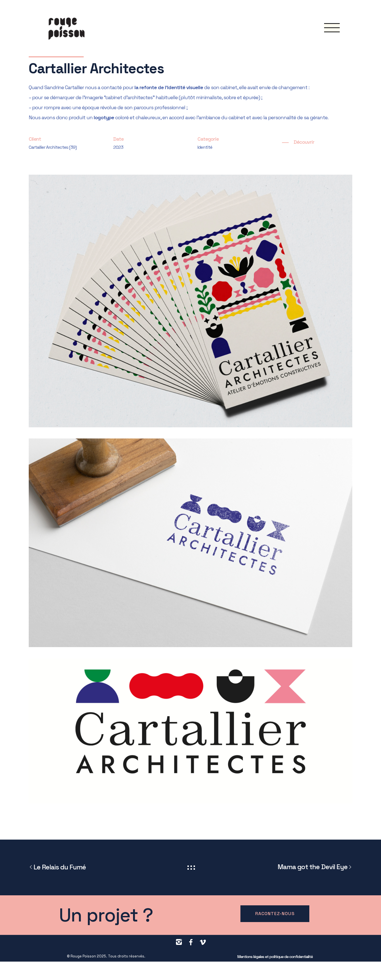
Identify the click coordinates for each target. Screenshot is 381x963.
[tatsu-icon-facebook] (192, 942)
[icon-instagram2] (180, 942)
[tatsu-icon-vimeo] (202, 942)
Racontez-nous (275, 913)
